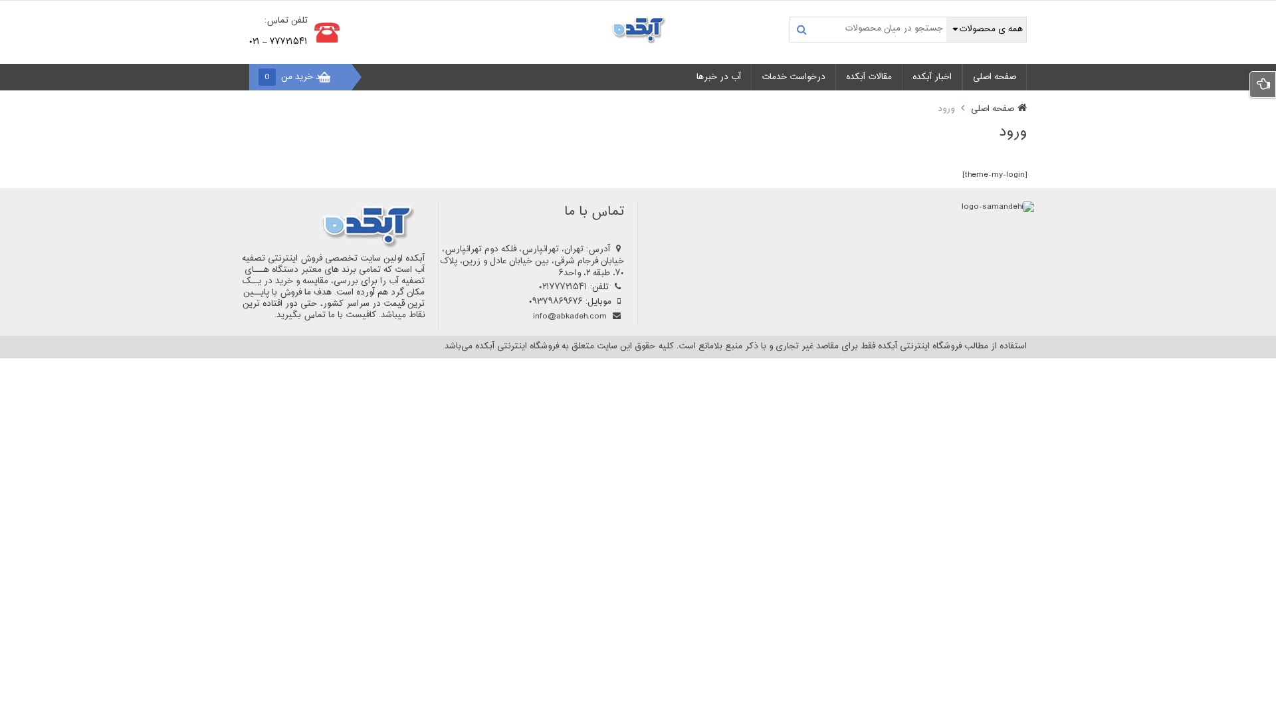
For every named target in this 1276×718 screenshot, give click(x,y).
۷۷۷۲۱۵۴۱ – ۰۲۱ (278, 42)
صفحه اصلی (992, 109)
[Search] (802, 29)
